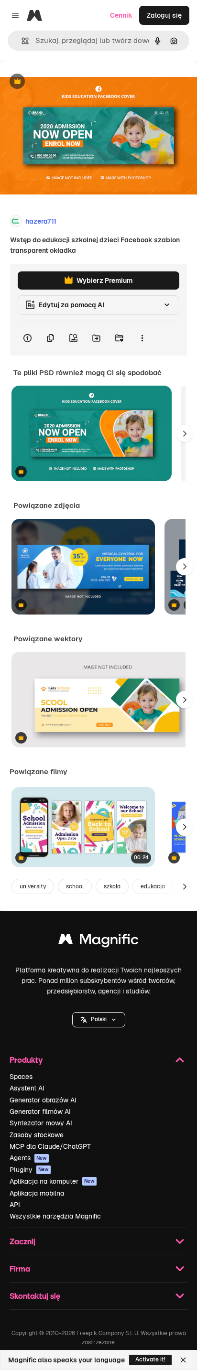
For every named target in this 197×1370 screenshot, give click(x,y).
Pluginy (29, 1169)
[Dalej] (184, 433)
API (15, 1204)
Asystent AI (27, 1088)
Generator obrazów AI (43, 1100)
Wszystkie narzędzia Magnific (55, 1216)
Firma (20, 1268)
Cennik (121, 15)
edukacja (153, 886)
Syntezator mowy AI (41, 1123)
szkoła (112, 886)
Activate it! (150, 1359)
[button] (98, 1019)
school (75, 886)
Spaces (21, 1076)
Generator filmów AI (40, 1111)
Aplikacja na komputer (52, 1181)
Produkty (26, 1060)
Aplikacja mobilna (37, 1193)
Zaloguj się (164, 15)
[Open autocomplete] (21, 40)
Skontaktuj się (35, 1296)
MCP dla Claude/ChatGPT (50, 1146)
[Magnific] (98, 941)
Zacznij (22, 1241)
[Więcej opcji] (142, 338)
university (33, 886)
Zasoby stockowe (37, 1135)
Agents (28, 1158)
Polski (99, 1019)
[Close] (183, 1360)
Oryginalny (66, 81)
